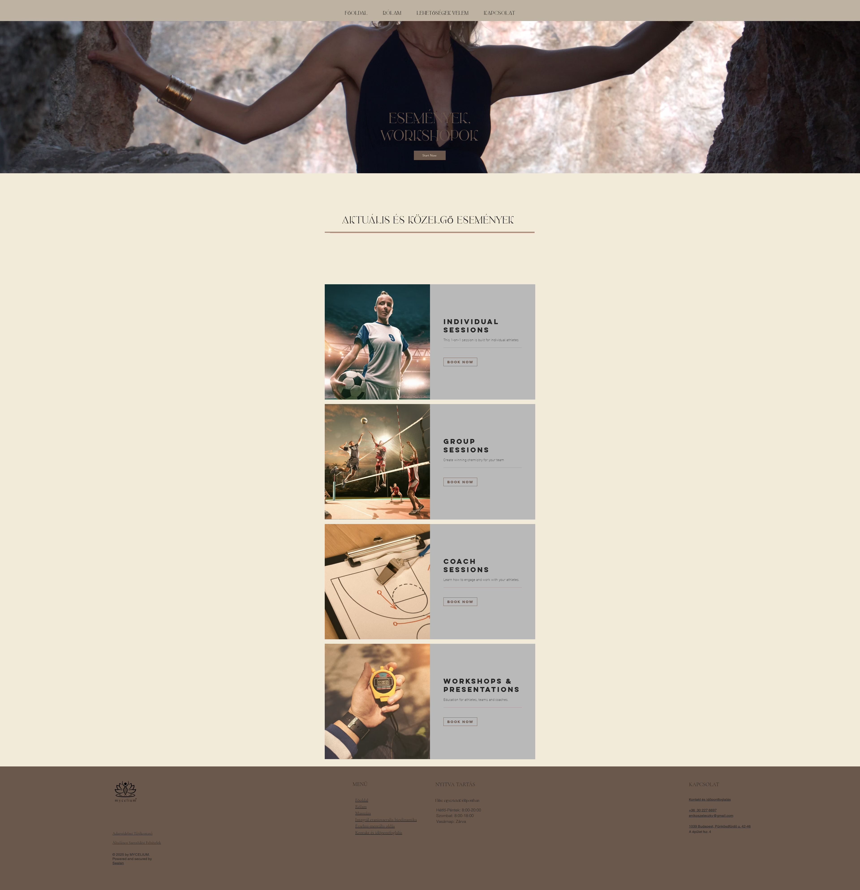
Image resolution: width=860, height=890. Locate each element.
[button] (442, 13)
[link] (482, 326)
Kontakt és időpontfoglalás (710, 799)
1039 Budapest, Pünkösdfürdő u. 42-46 (720, 826)
